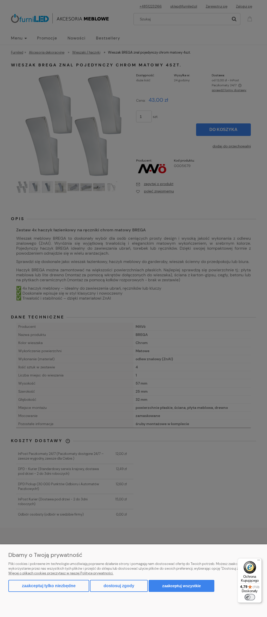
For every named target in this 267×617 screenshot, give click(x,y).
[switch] (250, 597)
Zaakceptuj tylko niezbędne (49, 586)
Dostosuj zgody (119, 586)
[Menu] (259, 561)
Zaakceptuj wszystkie (181, 586)
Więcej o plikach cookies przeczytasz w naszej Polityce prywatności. (60, 573)
